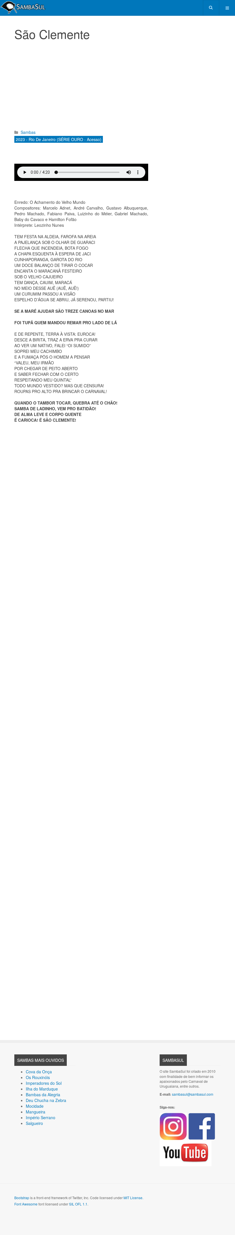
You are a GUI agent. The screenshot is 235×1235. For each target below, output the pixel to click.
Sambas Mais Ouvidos (40, 1060)
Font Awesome (26, 1203)
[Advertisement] (81, 86)
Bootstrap (21, 1197)
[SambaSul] (23, 7)
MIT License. (133, 1197)
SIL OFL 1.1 (78, 1203)
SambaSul (173, 1060)
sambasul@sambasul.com (192, 1094)
